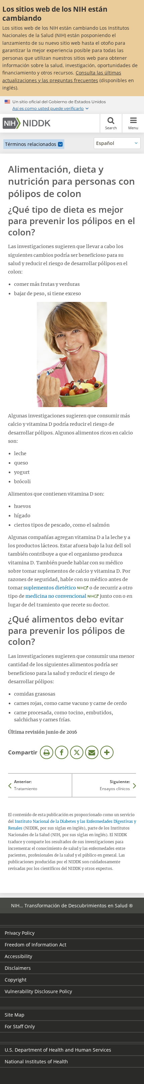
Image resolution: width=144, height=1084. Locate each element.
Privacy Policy (19, 933)
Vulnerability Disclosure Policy (38, 991)
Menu (133, 127)
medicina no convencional (55, 596)
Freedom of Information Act (35, 944)
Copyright (15, 979)
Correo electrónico (91, 752)
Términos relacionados (30, 144)
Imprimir (46, 752)
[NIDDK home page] (28, 123)
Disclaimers (18, 968)
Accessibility (18, 956)
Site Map (14, 1015)
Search (111, 127)
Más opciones (107, 752)
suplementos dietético (49, 588)
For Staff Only (20, 1026)
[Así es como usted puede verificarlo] (72, 105)
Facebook (61, 752)
